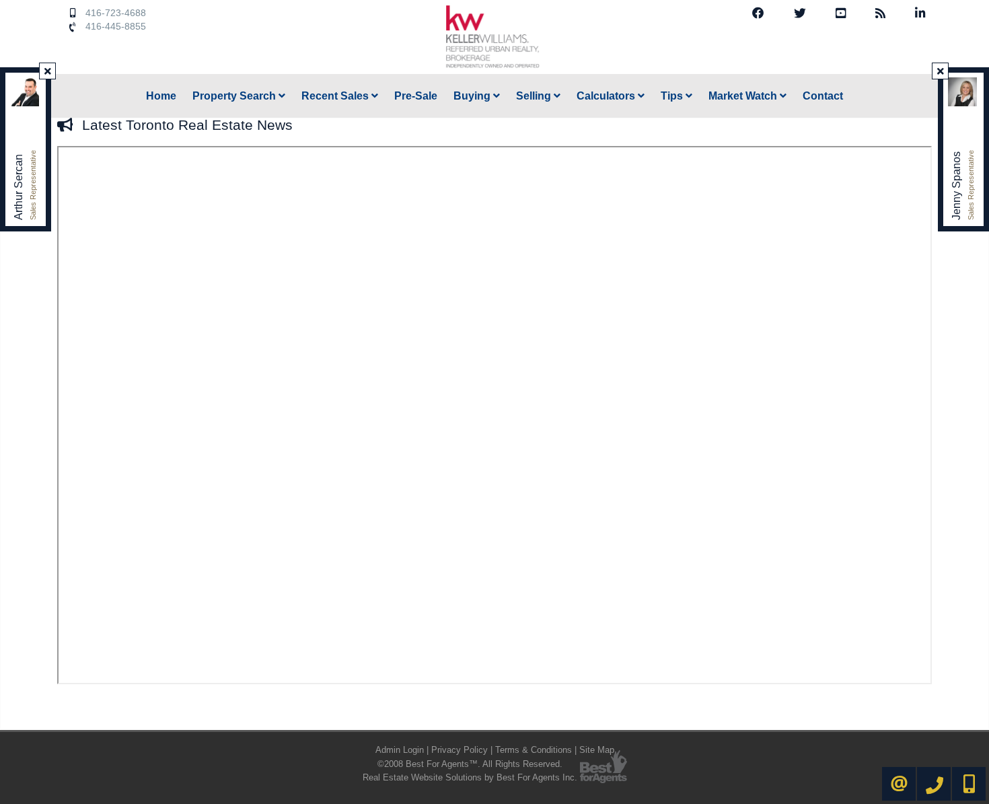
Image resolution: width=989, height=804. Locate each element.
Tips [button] (673, 96)
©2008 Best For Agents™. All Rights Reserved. (469, 764)
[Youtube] (840, 13)
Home (161, 96)
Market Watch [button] (744, 96)
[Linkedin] (920, 13)
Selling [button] (535, 96)
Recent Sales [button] (336, 96)
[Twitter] (800, 13)
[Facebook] (758, 13)
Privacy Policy (459, 750)
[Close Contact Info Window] (47, 71)
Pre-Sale (415, 96)
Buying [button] (473, 96)
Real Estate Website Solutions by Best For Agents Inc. (470, 777)
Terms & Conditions (533, 750)
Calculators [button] (607, 96)
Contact (823, 96)
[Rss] (880, 13)
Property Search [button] (235, 96)
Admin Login (399, 750)
